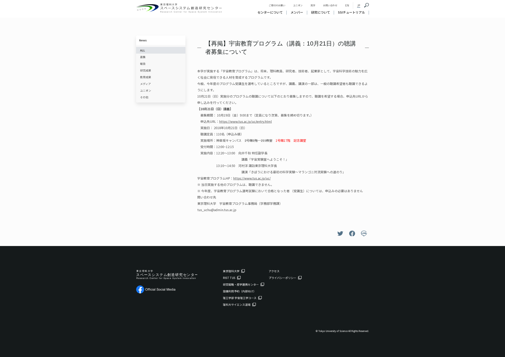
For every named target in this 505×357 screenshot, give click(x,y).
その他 (144, 97)
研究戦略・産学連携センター (241, 284)
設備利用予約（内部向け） (239, 291)
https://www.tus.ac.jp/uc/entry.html (245, 121)
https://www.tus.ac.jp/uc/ (252, 178)
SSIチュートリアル (351, 12)
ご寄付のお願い (277, 5)
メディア (145, 84)
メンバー (297, 12)
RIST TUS (229, 278)
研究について (320, 12)
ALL (142, 50)
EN (347, 5)
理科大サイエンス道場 (237, 305)
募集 (143, 57)
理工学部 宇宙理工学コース (239, 298)
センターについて (270, 12)
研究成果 (145, 70)
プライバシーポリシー (282, 278)
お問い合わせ (330, 5)
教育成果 (145, 77)
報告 (143, 64)
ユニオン (298, 5)
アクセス (274, 271)
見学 (312, 5)
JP (358, 5)
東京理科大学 (231, 271)
